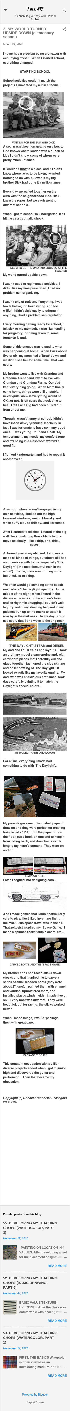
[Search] (64, 11)
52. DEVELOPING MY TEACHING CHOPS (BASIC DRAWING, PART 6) (30, 1282)
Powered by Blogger (35, 1394)
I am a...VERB (35, 9)
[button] (64, 29)
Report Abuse (35, 1402)
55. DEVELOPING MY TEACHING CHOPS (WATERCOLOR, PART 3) (30, 1227)
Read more (57, 1266)
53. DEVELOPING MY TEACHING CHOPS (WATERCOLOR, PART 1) (30, 1337)
